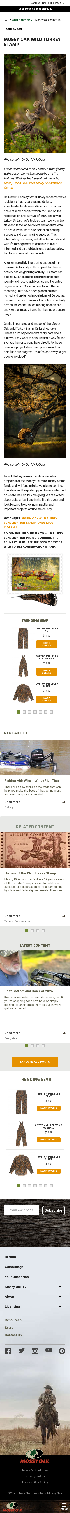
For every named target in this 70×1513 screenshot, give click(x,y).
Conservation (22, 921)
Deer (7, 1038)
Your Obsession (22, 20)
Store (9, 1328)
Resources (13, 1320)
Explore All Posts (35, 1061)
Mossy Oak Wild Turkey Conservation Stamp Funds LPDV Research (30, 522)
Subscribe (53, 1210)
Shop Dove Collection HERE (35, 8)
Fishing (8, 807)
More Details (46, 644)
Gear (15, 1038)
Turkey (8, 921)
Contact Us (13, 1335)
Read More (12, 802)
